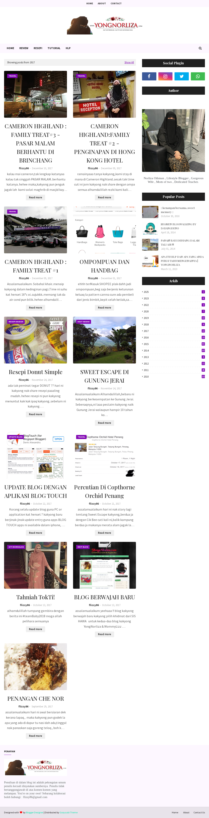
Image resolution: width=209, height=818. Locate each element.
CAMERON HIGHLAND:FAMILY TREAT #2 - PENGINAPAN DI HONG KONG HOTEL (104, 143)
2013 (174, 357)
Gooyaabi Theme (69, 812)
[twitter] (182, 76)
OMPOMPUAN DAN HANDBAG (105, 266)
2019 (174, 318)
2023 (174, 298)
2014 (174, 350)
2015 (174, 344)
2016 (174, 337)
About (102, 3)
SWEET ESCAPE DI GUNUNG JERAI (104, 376)
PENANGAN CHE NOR (35, 698)
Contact (116, 3)
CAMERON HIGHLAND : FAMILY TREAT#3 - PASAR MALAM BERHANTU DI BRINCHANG (36, 143)
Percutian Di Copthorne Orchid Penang (104, 491)
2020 (174, 311)
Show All (129, 62)
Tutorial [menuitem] (54, 48)
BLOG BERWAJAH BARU (104, 597)
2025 (174, 292)
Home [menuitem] (10, 48)
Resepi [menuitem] (38, 48)
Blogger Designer (34, 812)
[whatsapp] (198, 76)
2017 (174, 331)
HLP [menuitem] (68, 48)
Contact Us (199, 812)
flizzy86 (24, 168)
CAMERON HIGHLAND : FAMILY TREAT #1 (36, 266)
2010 (174, 376)
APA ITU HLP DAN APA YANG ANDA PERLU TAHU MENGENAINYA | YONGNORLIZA (182, 260)
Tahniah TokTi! (35, 597)
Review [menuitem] (23, 48)
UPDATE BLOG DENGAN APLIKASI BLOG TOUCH (35, 491)
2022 (174, 305)
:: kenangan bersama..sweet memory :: (178, 210)
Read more (35, 197)
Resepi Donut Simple (35, 372)
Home (89, 3)
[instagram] (165, 76)
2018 (174, 324)
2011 (174, 370)
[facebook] (149, 76)
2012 (174, 363)
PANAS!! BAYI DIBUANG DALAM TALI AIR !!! (180, 242)
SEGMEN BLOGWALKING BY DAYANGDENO (178, 226)
